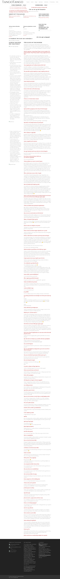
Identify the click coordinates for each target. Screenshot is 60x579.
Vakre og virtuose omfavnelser (14, 26)
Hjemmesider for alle (16, 577)
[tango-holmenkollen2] (45, 30)
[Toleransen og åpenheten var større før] (29, 17)
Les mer (10, 36)
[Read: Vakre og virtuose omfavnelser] (10, 545)
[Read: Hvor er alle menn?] (10, 551)
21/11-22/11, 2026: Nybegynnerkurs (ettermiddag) (18, 8)
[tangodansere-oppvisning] (45, 17)
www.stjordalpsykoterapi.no (28, 567)
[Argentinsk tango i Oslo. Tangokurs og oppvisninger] (12, 2)
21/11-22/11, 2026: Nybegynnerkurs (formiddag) (18, 7)
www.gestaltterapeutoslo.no (29, 569)
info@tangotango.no (44, 543)
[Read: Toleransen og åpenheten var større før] (10, 547)
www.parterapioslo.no (27, 571)
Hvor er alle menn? (13, 550)
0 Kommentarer (11, 30)
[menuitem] (28, 2)
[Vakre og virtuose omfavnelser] (15, 17)
